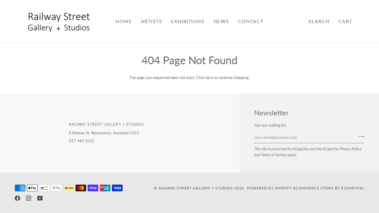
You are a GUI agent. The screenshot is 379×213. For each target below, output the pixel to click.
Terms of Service (274, 154)
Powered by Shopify (269, 188)
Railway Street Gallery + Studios (196, 188)
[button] (151, 21)
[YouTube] (40, 198)
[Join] (359, 136)
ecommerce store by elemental (328, 188)
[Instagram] (28, 198)
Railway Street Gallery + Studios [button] (106, 124)
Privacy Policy (351, 148)
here (209, 77)
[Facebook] (17, 198)
